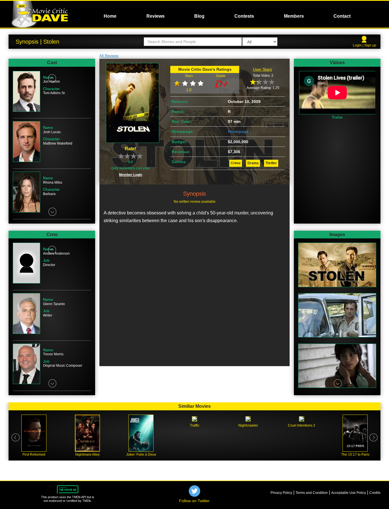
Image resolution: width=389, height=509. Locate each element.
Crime (236, 163)
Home (110, 16)
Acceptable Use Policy (348, 493)
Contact (342, 16)
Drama (253, 163)
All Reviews (109, 56)
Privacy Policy (281, 493)
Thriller (271, 163)
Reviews (155, 16)
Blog (199, 16)
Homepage (238, 131)
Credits (374, 493)
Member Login (130, 175)
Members (294, 16)
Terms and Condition (312, 493)
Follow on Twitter (194, 500)
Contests (244, 16)
